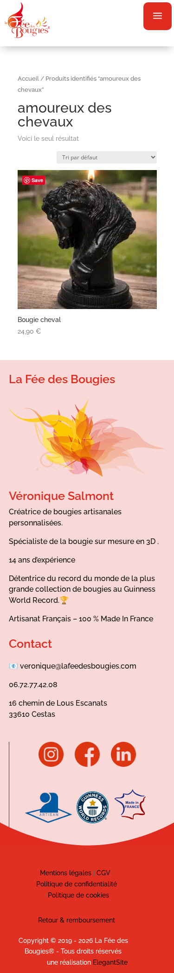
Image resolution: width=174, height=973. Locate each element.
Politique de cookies (78, 895)
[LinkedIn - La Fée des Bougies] (123, 764)
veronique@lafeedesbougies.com (78, 666)
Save (37, 180)
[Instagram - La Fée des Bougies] (56, 764)
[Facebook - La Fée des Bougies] (92, 764)
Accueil (28, 78)
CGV (102, 873)
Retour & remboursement (76, 920)
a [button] (157, 16)
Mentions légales (65, 873)
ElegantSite (110, 962)
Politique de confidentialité (76, 884)
